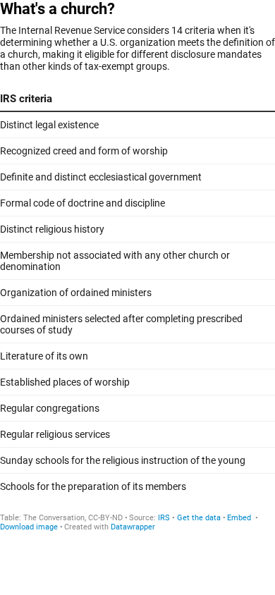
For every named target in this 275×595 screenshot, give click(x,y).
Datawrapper (133, 527)
